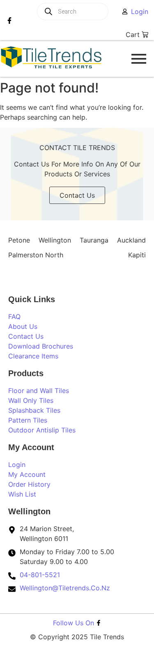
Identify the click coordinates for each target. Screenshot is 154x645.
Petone (19, 240)
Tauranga (94, 240)
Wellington (55, 240)
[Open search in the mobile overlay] (83, 11)
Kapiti (137, 255)
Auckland (131, 240)
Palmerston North (35, 255)
